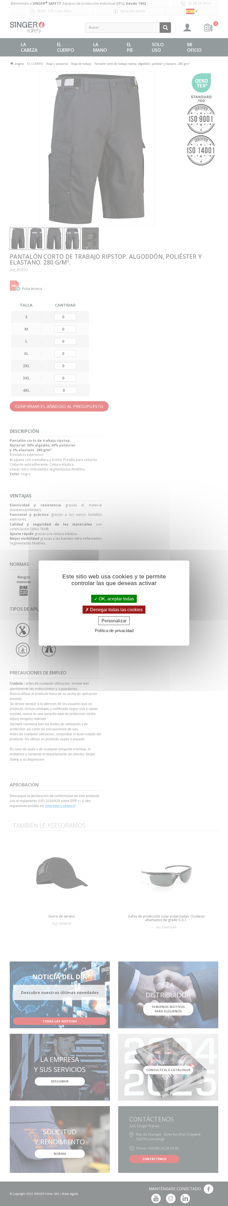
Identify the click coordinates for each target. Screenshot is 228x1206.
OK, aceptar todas (116, 598)
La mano (100, 47)
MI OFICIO (194, 47)
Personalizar (114, 620)
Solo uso (158, 47)
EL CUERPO (65, 47)
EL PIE (130, 47)
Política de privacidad (114, 630)
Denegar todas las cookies (116, 609)
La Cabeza (29, 47)
